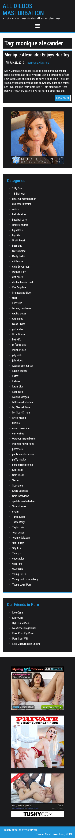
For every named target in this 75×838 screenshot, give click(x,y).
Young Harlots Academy (25, 579)
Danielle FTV (19, 271)
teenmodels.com (21, 537)
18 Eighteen (18, 193)
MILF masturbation (22, 402)
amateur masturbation (24, 199)
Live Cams (17, 612)
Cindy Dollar (18, 256)
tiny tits (16, 548)
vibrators (44, 62)
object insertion (20, 428)
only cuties (18, 433)
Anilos (15, 209)
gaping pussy (19, 313)
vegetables (18, 558)
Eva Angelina (19, 287)
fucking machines (21, 308)
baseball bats (19, 219)
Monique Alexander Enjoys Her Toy (36, 55)
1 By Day (17, 188)
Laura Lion (17, 386)
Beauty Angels (20, 225)
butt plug (17, 245)
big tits (16, 235)
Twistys (16, 553)
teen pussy (18, 532)
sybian (15, 511)
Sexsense (17, 485)
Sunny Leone (19, 506)
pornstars (33, 62)
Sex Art (16, 480)
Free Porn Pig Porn (22, 633)
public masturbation (23, 454)
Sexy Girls (17, 617)
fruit (14, 298)
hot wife (16, 339)
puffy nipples (19, 459)
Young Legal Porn (21, 584)
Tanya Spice (18, 516)
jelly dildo (17, 355)
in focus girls (19, 344)
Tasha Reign (18, 522)
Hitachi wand (19, 334)
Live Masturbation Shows (26, 643)
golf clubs (17, 329)
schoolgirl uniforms (22, 464)
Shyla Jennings (20, 490)
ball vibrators (19, 214)
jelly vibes (17, 360)
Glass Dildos (18, 324)
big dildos (17, 230)
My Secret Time (21, 407)
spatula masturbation (23, 501)
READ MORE (62, 97)
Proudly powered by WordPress (20, 830)
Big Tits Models (20, 623)
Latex (15, 376)
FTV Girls (17, 303)
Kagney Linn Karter (22, 365)
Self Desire (18, 475)
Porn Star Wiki (20, 638)
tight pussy (18, 543)
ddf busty (17, 277)
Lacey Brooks (19, 370)
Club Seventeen (20, 266)
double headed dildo (23, 282)
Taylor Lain (18, 527)
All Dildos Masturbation (23, 10)
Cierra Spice (19, 251)
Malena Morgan (20, 397)
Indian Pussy (19, 350)
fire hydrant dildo (21, 292)
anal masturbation (21, 204)
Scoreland (17, 469)
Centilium (51, 834)
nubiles (16, 423)
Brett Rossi (18, 240)
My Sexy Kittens (21, 412)
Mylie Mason (19, 417)
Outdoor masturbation (24, 438)
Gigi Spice (17, 318)
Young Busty (19, 574)
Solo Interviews (20, 496)
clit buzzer (18, 261)
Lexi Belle (17, 391)
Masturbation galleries (24, 628)
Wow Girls (17, 569)
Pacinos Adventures (23, 443)
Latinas (16, 381)
